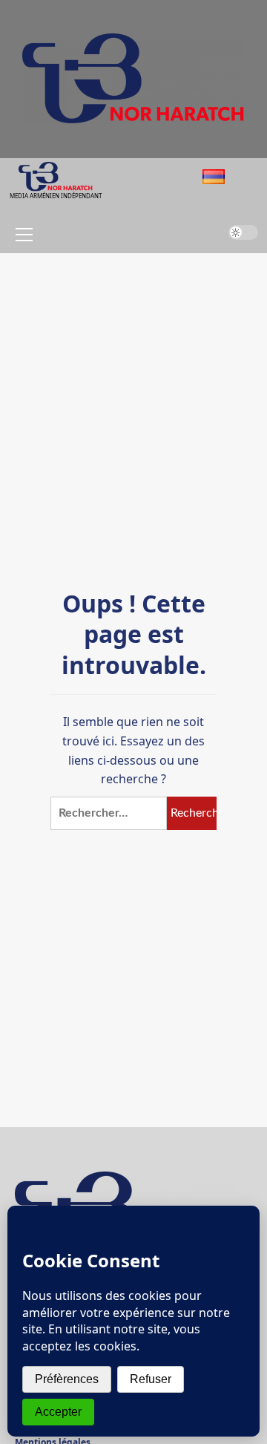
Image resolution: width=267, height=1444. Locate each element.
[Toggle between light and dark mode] (243, 232)
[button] (21, 234)
